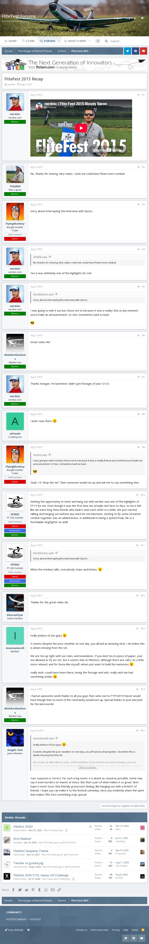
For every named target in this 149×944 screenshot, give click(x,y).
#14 (143, 689)
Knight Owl (15, 750)
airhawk (15, 433)
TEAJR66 (15, 186)
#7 (143, 376)
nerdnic (11, 84)
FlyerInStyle (19, 854)
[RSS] (142, 930)
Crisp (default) (15, 929)
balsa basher (20, 830)
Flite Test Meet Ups (53, 830)
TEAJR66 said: (40, 256)
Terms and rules (99, 929)
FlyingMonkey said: (43, 294)
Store (30, 41)
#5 (143, 286)
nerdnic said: (40, 454)
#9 (143, 447)
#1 (143, 94)
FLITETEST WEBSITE (16, 919)
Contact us (81, 929)
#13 (143, 628)
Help (125, 929)
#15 (143, 730)
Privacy (116, 929)
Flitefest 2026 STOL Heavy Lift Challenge (41, 875)
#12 (143, 595)
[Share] (138, 95)
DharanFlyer (15, 615)
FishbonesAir (20, 878)
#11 (143, 545)
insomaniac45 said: (43, 738)
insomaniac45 (15, 648)
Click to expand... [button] (88, 767)
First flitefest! (22, 839)
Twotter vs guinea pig (28, 863)
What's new (77, 41)
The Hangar (122, 865)
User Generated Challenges (56, 878)
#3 (143, 204)
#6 (143, 335)
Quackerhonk (20, 866)
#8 (143, 414)
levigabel (18, 842)
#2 (143, 167)
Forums (49, 41)
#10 (143, 494)
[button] (58, 40)
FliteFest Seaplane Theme (30, 851)
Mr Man (119, 877)
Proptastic (121, 853)
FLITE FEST (35, 919)
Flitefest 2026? (23, 827)
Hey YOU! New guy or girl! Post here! (57, 842)
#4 (143, 249)
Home (13, 41)
